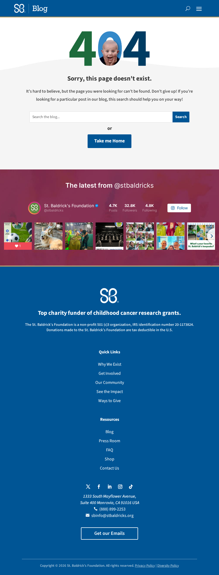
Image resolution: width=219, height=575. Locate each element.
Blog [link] (109, 432)
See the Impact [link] (109, 392)
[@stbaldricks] (34, 208)
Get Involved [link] (110, 373)
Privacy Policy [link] (145, 565)
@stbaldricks (134, 185)
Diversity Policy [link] (168, 565)
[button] (199, 8)
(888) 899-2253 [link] (112, 509)
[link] (31, 8)
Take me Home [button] (109, 141)
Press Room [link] (109, 441)
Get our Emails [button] (109, 533)
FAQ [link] (109, 450)
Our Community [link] (109, 382)
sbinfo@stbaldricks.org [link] (112, 516)
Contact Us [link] (109, 468)
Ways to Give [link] (109, 401)
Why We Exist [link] (109, 364)
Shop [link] (109, 459)
